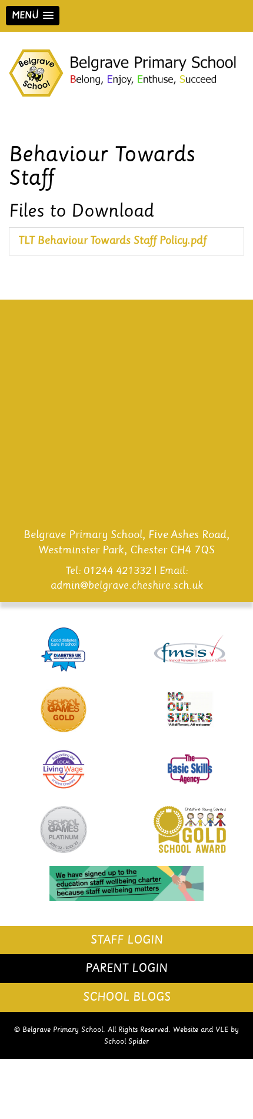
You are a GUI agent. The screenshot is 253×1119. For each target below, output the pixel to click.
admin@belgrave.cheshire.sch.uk (127, 585)
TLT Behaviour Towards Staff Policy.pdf (112, 240)
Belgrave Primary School (126, 73)
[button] (32, 15)
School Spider (126, 1041)
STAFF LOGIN (127, 940)
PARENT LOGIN (126, 968)
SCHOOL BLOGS (127, 997)
